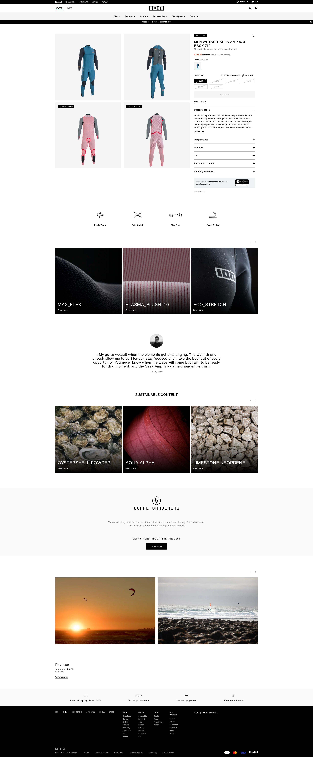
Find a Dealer (200, 101)
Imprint (86, 753)
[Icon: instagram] (64, 749)
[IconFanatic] (83, 2)
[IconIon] (58, 2)
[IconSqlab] (95, 2)
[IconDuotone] (70, 2)
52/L (248, 81)
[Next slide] (256, 242)
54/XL (200, 86)
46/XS (200, 81)
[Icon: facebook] (60, 749)
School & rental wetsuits (173, 730)
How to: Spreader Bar (142, 733)
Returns (126, 725)
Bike (69, 8)
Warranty (126, 727)
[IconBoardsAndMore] (56, 712)
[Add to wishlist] (253, 35)
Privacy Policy (118, 753)
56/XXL (216, 86)
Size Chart (249, 75)
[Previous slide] (251, 242)
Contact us (127, 730)
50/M (232, 81)
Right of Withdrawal (135, 753)
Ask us (125, 712)
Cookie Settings (168, 753)
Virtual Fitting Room (232, 75)
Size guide (142, 716)
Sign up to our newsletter (206, 712)
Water (59, 8)
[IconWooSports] (105, 2)
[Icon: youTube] (56, 749)
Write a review (61, 676)
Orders (125, 722)
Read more (199, 131)
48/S (217, 81)
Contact (173, 718)
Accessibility (152, 753)
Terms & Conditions (101, 753)
